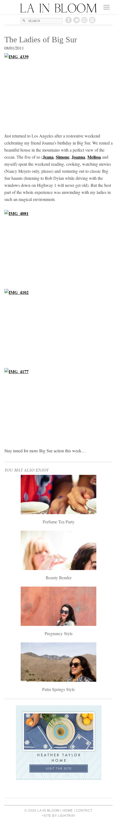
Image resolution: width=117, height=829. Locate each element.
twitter (76, 20)
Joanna (78, 157)
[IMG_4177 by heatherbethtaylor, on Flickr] (58, 404)
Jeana (48, 157)
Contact (84, 810)
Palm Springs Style (58, 689)
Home (68, 810)
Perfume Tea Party (59, 521)
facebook (68, 20)
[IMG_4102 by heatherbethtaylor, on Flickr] (58, 325)
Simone (62, 157)
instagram (92, 20)
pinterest (84, 20)
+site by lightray (58, 816)
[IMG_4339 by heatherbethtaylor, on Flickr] (58, 89)
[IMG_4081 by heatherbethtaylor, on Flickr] (58, 246)
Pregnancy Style (59, 633)
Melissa (94, 157)
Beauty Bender (59, 577)
